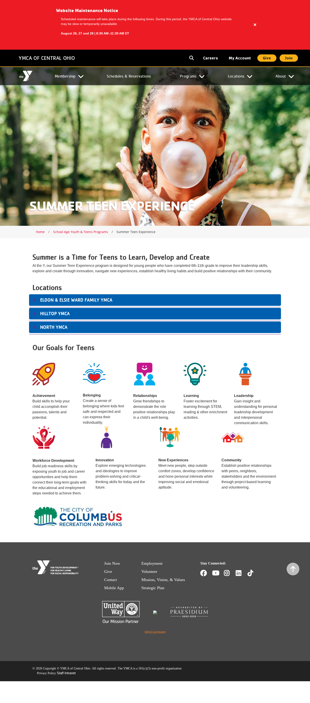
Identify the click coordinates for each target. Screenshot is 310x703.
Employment (151, 563)
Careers (210, 58)
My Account (240, 58)
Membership (65, 75)
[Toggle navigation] (192, 58)
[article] (155, 25)
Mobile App (114, 588)
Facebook (203, 573)
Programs (188, 75)
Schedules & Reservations (129, 75)
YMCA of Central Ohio (47, 58)
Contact (110, 579)
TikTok (253, 573)
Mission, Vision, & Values (163, 579)
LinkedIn (241, 573)
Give (267, 58)
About (281, 75)
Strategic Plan (152, 588)
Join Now (112, 563)
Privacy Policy (46, 673)
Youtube (215, 573)
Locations (236, 75)
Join (289, 58)
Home (26, 76)
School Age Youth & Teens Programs (80, 232)
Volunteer (149, 571)
